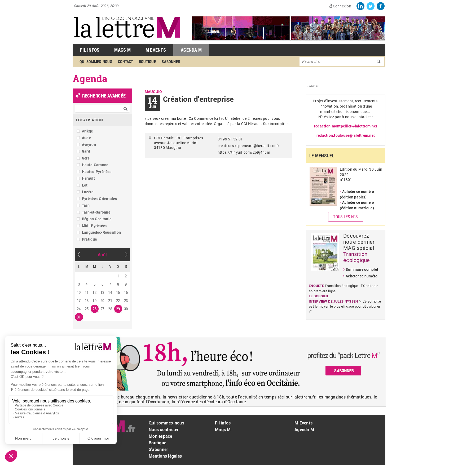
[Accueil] (127, 41)
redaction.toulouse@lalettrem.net (345, 135)
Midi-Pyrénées (94, 225)
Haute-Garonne (95, 164)
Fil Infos (89, 50)
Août (102, 254)
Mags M (122, 50)
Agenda (90, 78)
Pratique (89, 239)
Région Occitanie (96, 218)
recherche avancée (104, 95)
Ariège (87, 131)
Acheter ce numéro (361, 275)
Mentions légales (165, 456)
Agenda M (191, 50)
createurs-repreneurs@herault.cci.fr (248, 145)
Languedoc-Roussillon (101, 232)
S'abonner (171, 61)
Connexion (342, 5)
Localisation (89, 119)
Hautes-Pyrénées (96, 171)
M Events (156, 50)
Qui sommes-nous (96, 61)
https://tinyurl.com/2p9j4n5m (244, 152)
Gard (86, 151)
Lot (85, 185)
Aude (86, 137)
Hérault (88, 178)
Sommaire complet (362, 269)
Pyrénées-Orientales (99, 198)
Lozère (88, 191)
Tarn (86, 205)
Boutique (147, 61)
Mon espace (160, 436)
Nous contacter (164, 429)
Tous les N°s (345, 216)
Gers (86, 158)
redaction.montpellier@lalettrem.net (345, 126)
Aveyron (89, 144)
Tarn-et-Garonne (96, 212)
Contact (125, 61)
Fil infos (223, 423)
